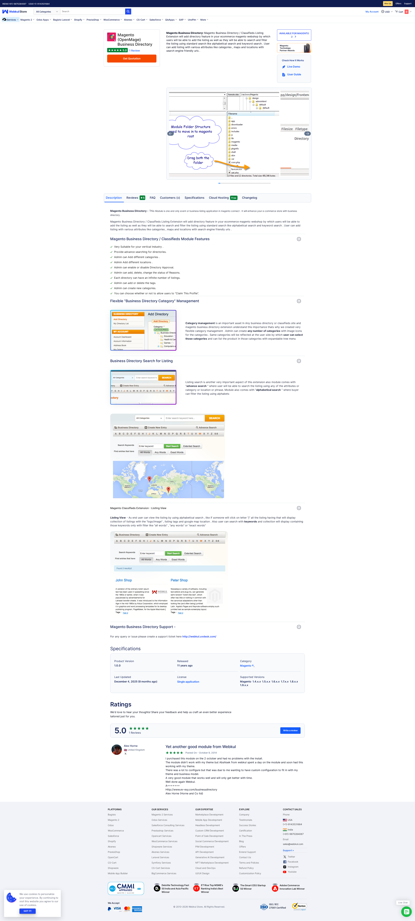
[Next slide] (307, 134)
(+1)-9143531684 (41, 4)
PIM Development (204, 846)
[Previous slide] (170, 134)
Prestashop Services (162, 830)
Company (244, 814)
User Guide (294, 74)
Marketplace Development (209, 814)
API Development (204, 852)
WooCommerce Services (164, 841)
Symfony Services (161, 862)
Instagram (293, 866)
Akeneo (112, 846)
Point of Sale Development (209, 836)
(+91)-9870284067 (17, 4)
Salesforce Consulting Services (168, 825)
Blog (241, 841)
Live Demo (293, 66)
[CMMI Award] (126, 883)
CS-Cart (112, 862)
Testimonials (245, 819)
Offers (398, 3)
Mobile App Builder (118, 873)
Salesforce (113, 836)
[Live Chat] (406, 911)
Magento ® (247, 665)
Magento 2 (113, 819)
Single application (188, 681)
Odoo (111, 825)
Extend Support (247, 852)
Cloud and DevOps (205, 868)
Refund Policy (246, 868)
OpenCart (113, 857)
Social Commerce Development (212, 841)
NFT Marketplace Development (212, 862)
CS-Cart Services (161, 868)
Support (407, 3)
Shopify (112, 841)
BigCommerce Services (164, 873)
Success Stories (247, 825)
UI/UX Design (202, 873)
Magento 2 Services (162, 814)
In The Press (245, 836)
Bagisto (112, 814)
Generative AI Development (209, 857)
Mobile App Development (208, 819)
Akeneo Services (160, 852)
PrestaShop (114, 852)
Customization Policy (250, 873)
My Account (372, 11)
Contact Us (245, 857)
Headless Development (207, 825)
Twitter (291, 856)
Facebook (293, 861)
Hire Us (387, 3)
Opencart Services (161, 836)
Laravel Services (160, 857)
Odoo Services (159, 819)
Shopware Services (162, 846)
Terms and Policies (249, 862)
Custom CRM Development (209, 830)
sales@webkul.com (293, 844)
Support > (288, 850)
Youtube (292, 871)
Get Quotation (132, 58)
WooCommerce (116, 830)
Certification (245, 830)
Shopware (113, 868)
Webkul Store (16, 11)
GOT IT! (27, 911)
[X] (125, 753)
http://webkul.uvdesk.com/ (199, 636)
